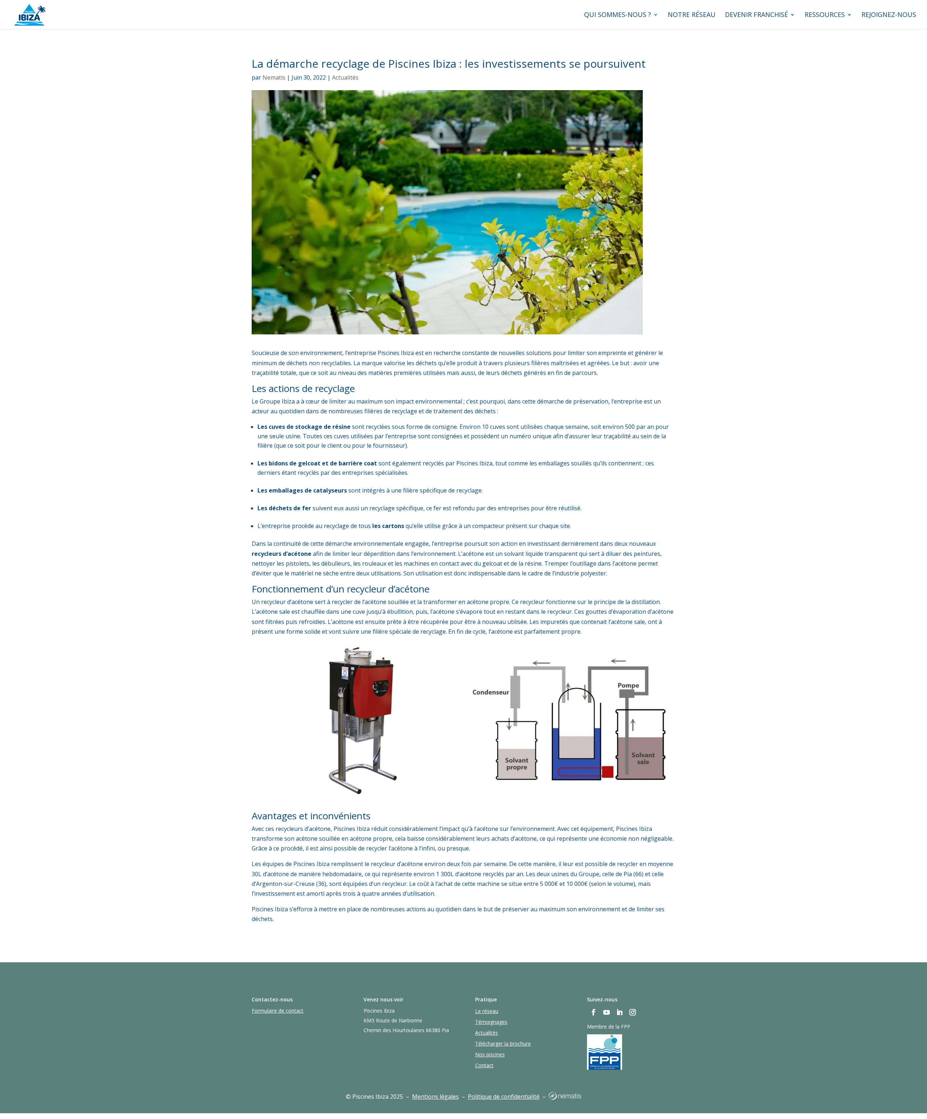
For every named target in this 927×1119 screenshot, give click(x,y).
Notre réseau (692, 15)
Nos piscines (490, 1055)
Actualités (345, 77)
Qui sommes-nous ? (617, 15)
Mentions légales (435, 1097)
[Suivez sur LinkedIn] (619, 1012)
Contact (484, 1066)
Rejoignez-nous (888, 15)
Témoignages (491, 1022)
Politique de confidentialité (504, 1097)
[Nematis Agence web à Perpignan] (565, 1098)
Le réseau (486, 1011)
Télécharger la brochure (503, 1044)
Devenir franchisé (756, 15)
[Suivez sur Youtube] (606, 1012)
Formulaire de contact (277, 1010)
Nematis (274, 77)
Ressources (825, 15)
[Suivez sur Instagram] (632, 1012)
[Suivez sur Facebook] (593, 1012)
